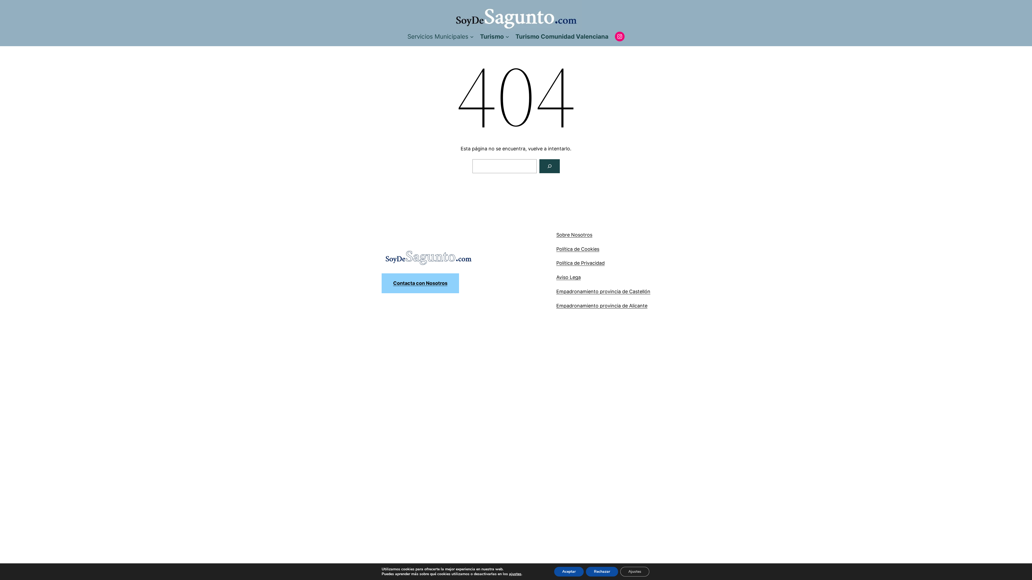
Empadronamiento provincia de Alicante (601, 306)
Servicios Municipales (437, 36)
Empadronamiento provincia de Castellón (603, 291)
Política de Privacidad (580, 263)
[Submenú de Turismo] (507, 36)
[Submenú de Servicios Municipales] (472, 36)
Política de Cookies (577, 249)
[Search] (549, 166)
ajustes (515, 574)
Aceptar (569, 571)
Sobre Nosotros (574, 235)
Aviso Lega (568, 277)
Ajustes (634, 571)
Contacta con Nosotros (420, 283)
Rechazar (602, 571)
